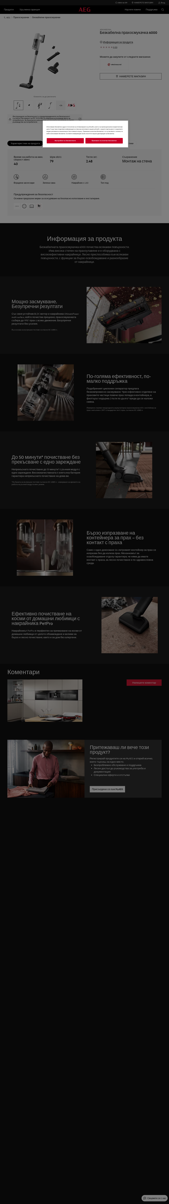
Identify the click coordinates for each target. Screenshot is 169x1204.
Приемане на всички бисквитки (104, 141)
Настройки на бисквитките (65, 141)
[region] (85, 134)
